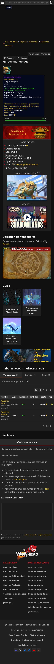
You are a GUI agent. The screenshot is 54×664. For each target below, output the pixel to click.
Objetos (23, 41)
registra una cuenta (45, 535)
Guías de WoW (10, 563)
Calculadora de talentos (14, 594)
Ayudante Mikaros (5, 413)
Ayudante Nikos (5, 402)
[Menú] (2, 2)
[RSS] (38, 650)
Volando (8, 45)
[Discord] (16, 650)
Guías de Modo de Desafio (40, 602)
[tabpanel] (27, 408)
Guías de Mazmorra (37, 576)
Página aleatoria (37, 635)
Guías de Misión (35, 585)
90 (21, 93)
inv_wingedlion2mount (26, 164)
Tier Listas (8, 598)
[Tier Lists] (33, 611)
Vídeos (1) (27, 203)
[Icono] (7, 70)
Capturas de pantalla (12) (27, 173)
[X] (20, 650)
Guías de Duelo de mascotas (40, 594)
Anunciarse (37, 630)
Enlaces (35, 54)
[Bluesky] (25, 650)
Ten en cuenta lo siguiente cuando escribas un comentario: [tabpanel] (26, 499)
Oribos (39, 241)
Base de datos (11, 41)
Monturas (45, 41)
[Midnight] (8, 602)
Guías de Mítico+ (11, 580)
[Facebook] (29, 650)
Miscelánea (33, 41)
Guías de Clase (10, 567)
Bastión (6, 244)
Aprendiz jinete (16, 95)
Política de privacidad (32, 640)
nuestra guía (20, 479)
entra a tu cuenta (31, 535)
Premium (15, 640)
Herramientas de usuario (37, 625)
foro (47, 488)
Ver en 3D (45, 54)
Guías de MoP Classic (38, 563)
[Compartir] (51, 2)
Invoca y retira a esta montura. (15, 90)
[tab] (11, 375)
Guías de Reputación (37, 589)
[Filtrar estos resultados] (40, 390)
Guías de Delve (10, 571)
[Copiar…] (36, 390)
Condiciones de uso (27, 645)
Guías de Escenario (37, 598)
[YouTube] (34, 650)
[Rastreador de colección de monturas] (27, 355)
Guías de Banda (10, 589)
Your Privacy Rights (18, 635)
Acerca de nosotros (20, 630)
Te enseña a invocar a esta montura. (21, 88)
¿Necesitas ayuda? (14, 625)
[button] (25, 272)
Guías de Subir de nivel (14, 576)
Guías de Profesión (12, 585)
